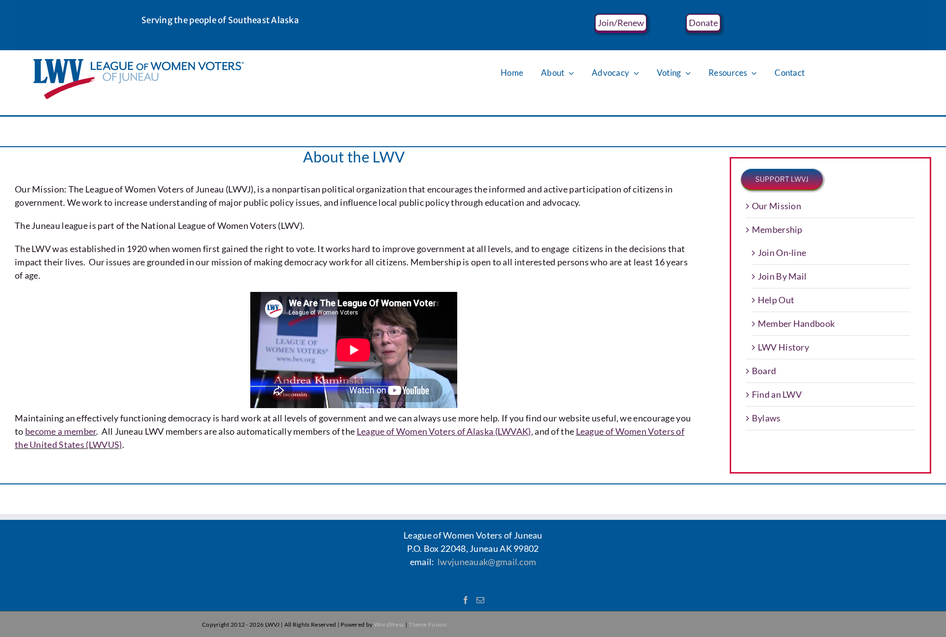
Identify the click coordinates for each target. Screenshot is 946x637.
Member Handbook (796, 323)
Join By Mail (782, 276)
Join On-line (782, 252)
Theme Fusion (427, 624)
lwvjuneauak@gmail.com (487, 561)
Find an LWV (777, 394)
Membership (777, 229)
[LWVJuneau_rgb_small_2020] (139, 63)
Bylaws (766, 418)
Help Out (776, 299)
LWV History (783, 347)
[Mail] (480, 600)
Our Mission (776, 205)
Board (764, 370)
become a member (61, 431)
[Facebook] (466, 600)
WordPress (389, 624)
